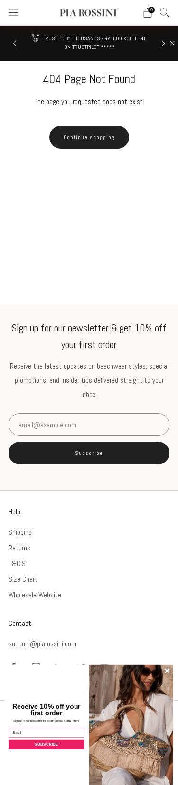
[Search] (164, 12)
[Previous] (14, 43)
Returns (19, 547)
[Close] (172, 43)
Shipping (20, 532)
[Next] (163, 43)
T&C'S (17, 563)
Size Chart (23, 579)
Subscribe (89, 453)
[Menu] (13, 13)
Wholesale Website (35, 594)
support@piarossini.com (42, 643)
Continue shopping (89, 137)
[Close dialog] (167, 671)
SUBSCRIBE (46, 744)
